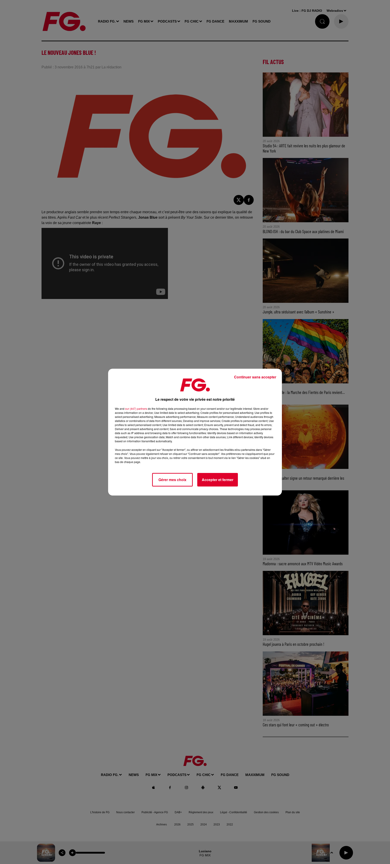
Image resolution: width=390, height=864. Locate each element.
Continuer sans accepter (255, 377)
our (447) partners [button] (136, 408)
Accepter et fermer (217, 479)
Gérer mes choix (172, 479)
